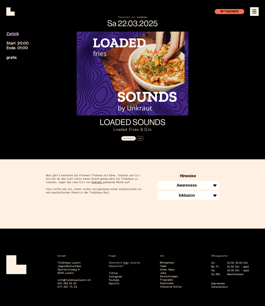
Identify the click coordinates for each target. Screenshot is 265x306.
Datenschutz (219, 287)
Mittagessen (229, 11)
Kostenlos (128, 138)
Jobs (163, 273)
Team (163, 266)
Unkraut (97, 182)
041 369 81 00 (67, 283)
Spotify (114, 283)
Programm (166, 280)
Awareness (167, 283)
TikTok (113, 273)
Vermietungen (169, 276)
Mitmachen (167, 262)
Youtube (114, 280)
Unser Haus (167, 269)
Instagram (115, 276)
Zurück (12, 34)
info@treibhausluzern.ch (74, 280)
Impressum (218, 283)
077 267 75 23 (67, 287)
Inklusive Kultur (171, 286)
